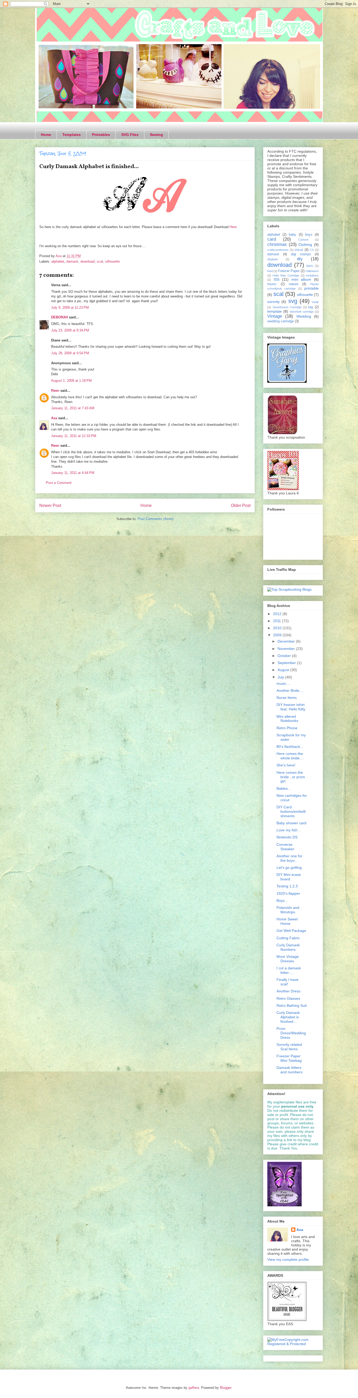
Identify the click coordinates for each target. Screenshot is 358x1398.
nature (293, 284)
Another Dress (288, 991)
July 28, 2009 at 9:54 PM (70, 353)
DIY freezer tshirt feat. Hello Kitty (290, 707)
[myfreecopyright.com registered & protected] (293, 1344)
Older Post (241, 505)
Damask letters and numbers (289, 1069)
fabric (309, 265)
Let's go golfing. (289, 867)
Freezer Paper (289, 271)
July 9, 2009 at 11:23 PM (70, 308)
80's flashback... (289, 746)
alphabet (57, 261)
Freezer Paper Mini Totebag (289, 1058)
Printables (101, 134)
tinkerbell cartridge (302, 311)
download (87, 261)
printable (311, 288)
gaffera (193, 1388)
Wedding (303, 316)
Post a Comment (59, 483)
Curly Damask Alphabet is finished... (288, 1017)
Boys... (282, 900)
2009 (278, 635)
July (281, 677)
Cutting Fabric (288, 938)
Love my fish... (288, 830)
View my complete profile (288, 1259)
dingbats (272, 259)
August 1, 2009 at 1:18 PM (71, 381)
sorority (273, 302)
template (274, 311)
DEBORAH (59, 317)
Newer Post (50, 505)
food (270, 271)
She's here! (285, 765)
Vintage (274, 316)
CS (312, 249)
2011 (277, 621)
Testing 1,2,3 (287, 886)
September (287, 663)
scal (100, 261)
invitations (312, 275)
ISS (276, 279)
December (287, 641)
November (287, 648)
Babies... (283, 788)
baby (292, 234)
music (271, 284)
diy (300, 258)
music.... (283, 683)
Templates (71, 134)
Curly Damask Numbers (288, 947)
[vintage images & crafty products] (287, 381)
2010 (278, 628)
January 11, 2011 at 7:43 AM (72, 408)
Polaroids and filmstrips (287, 909)
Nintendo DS (286, 837)
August (284, 670)
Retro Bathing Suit (291, 1005)
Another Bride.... (289, 690)
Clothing (305, 244)
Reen (55, 391)
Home (46, 134)
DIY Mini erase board (288, 876)
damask (72, 261)
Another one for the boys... (289, 858)
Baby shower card (291, 823)
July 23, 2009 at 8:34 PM (70, 330)
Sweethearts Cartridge (287, 307)
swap (315, 301)
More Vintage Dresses (287, 958)
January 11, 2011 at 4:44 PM (72, 473)
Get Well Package (291, 931)
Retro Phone (286, 728)
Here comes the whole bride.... (290, 756)
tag (310, 307)
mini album (301, 279)
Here (233, 227)
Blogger (225, 1388)
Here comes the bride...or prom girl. (290, 776)
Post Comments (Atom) (155, 519)
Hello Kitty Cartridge (286, 275)
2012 (278, 614)
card (271, 239)
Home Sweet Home (287, 921)
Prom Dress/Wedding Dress (291, 1033)
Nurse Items (286, 697)
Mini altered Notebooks (287, 718)
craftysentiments (278, 249)
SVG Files (130, 134)
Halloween (312, 271)
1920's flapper (288, 893)
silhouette (112, 261)
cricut (299, 250)
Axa (54, 418)
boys (308, 234)
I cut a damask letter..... (288, 970)
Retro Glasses (288, 998)
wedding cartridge (280, 321)
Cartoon (303, 239)
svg (292, 301)
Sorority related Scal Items (289, 1046)
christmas (277, 244)
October (285, 656)
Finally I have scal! (287, 981)
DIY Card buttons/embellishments (291, 811)
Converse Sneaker (285, 846)
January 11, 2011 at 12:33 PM (73, 436)
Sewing (156, 134)
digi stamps (301, 254)
